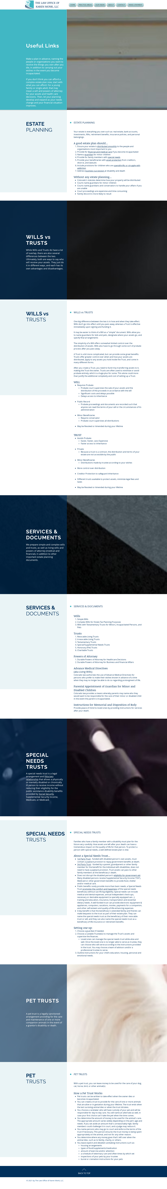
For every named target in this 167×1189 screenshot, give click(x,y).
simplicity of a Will (86, 343)
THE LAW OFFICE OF (47, 3)
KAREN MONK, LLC (47, 6)
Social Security (46, 794)
